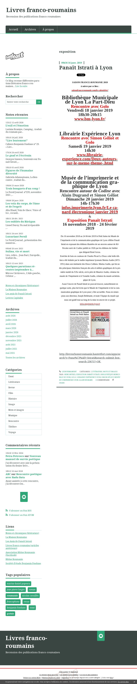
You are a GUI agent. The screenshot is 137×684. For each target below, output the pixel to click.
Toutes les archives (15, 357)
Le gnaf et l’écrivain (18, 155)
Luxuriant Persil (16, 236)
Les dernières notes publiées (69, 675)
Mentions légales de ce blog (51, 678)
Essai (11, 376)
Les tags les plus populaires (89, 675)
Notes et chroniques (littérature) (22, 285)
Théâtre (12, 426)
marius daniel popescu (18, 583)
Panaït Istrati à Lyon (86, 67)
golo (73, 377)
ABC (8, 474)
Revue (11, 387)
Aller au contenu (9, 2)
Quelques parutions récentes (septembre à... (20, 268)
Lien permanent (69, 371)
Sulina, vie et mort (17, 251)
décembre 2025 (13, 336)
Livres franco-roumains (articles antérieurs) (22, 547)
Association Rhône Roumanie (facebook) (20, 554)
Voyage (12, 432)
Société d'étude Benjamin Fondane (23, 563)
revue (26, 601)
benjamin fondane (16, 607)
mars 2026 (11, 328)
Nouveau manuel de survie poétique (23, 457)
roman (32, 589)
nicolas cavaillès (30, 595)
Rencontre (13, 421)
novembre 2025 (14, 340)
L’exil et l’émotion (17, 125)
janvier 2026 (12, 332)
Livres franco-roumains (41, 10)
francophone (13, 601)
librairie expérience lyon (89, 377)
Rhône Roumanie (14, 559)
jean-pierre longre (16, 589)
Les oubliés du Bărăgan (20, 221)
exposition (81, 374)
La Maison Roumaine (16, 289)
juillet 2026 (11, 320)
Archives (30, 29)
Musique (12, 415)
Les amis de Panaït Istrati (19, 293)
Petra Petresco (15, 456)
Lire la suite (21, 86)
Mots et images (16, 409)
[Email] (24, 497)
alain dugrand (86, 380)
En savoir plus (123, 682)
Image (11, 404)
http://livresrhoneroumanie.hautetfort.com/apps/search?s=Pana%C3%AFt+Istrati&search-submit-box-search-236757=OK (89, 357)
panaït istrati (93, 374)
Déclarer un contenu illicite (32, 678)
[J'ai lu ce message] (134, 682)
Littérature (14, 381)
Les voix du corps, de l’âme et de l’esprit (23, 205)
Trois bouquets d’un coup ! (23, 188)
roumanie (12, 595)
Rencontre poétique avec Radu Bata (24, 475)
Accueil (13, 29)
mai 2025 (10, 353)
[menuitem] (13, 29)
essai (32, 607)
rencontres (69, 374)
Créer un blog (63, 672)
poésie (10, 613)
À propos (48, 29)
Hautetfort (74, 672)
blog (111, 678)
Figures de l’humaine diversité (19, 172)
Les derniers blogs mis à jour (48, 675)
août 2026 (11, 315)
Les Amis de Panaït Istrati (19, 541)
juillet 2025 (11, 348)
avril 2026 (11, 324)
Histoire (12, 398)
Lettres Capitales (14, 297)
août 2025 (11, 344)
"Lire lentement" (17, 140)
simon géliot (107, 377)
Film (10, 393)
